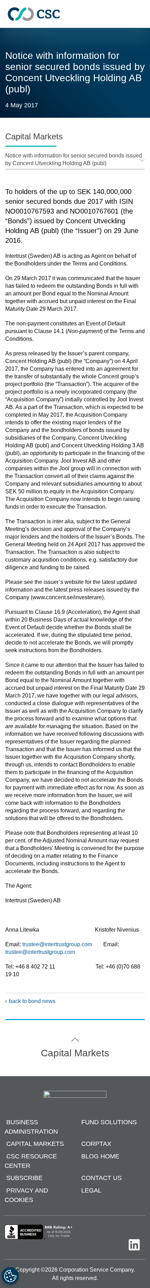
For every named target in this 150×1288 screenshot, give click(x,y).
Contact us (101, 1178)
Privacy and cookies (26, 1195)
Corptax (96, 1144)
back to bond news (32, 1001)
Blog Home (100, 1156)
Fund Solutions (109, 1122)
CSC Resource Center (31, 1161)
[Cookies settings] (10, 1276)
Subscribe (24, 1178)
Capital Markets (35, 1144)
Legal (91, 1190)
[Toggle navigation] (141, 14)
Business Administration (31, 1127)
